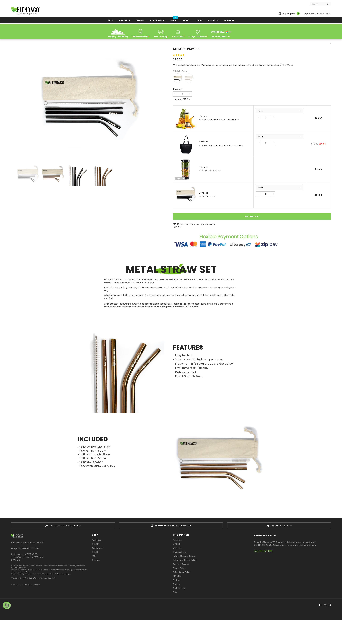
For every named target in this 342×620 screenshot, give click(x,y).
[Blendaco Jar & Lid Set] (186, 169)
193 (178, 224)
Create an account (322, 13)
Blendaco (203, 116)
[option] (90, 101)
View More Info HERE (263, 551)
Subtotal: (177, 99)
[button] (179, 55)
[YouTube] (329, 605)
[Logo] (25, 10)
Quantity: (177, 89)
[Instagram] (324, 605)
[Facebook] (319, 605)
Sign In (307, 13)
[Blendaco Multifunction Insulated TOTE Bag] (186, 144)
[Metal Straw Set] (186, 195)
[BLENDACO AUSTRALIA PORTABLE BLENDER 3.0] (186, 118)
